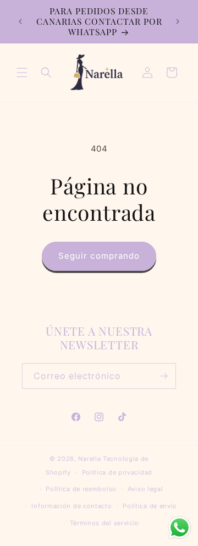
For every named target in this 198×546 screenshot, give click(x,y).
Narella (89, 459)
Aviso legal (145, 489)
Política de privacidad (117, 472)
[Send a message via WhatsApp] (180, 528)
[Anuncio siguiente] (178, 21)
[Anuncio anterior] (20, 21)
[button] (22, 72)
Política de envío (150, 506)
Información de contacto (71, 506)
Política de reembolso (81, 489)
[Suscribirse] (163, 376)
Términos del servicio (105, 523)
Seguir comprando (99, 255)
